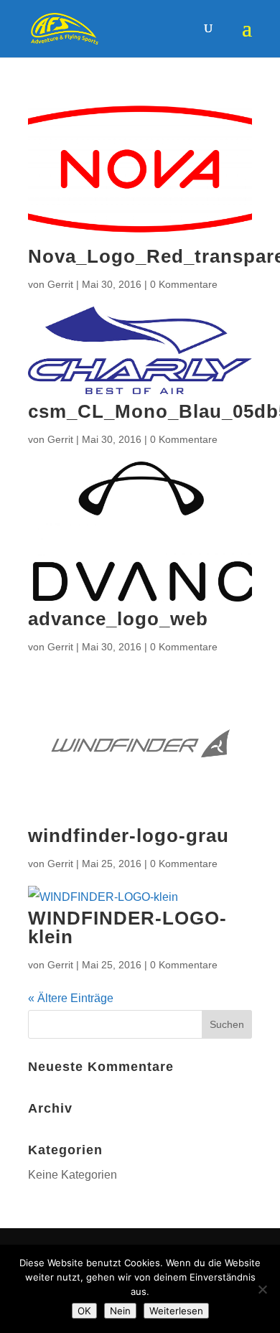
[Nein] (262, 1289)
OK (84, 1310)
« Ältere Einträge (70, 998)
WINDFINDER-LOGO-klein (127, 927)
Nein (120, 1310)
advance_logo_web (118, 619)
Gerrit (60, 284)
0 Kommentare (184, 284)
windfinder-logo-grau (128, 835)
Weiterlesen (176, 1310)
